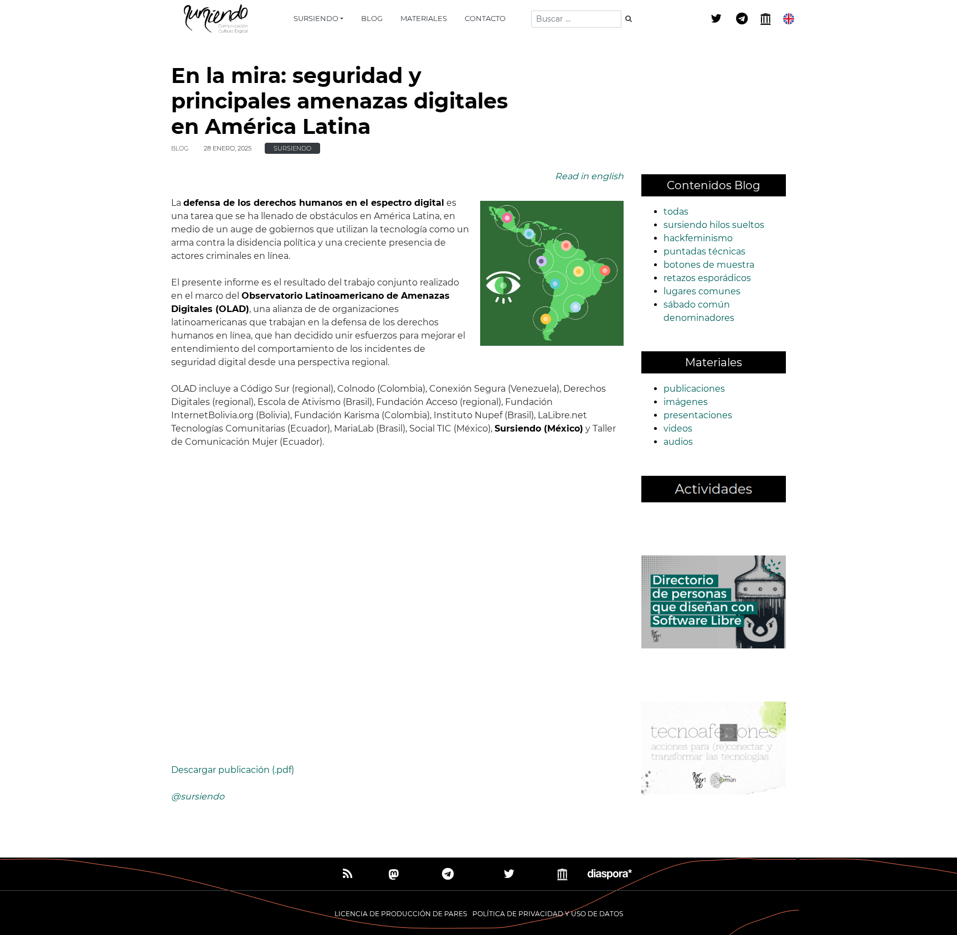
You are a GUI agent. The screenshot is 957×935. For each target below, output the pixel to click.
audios (678, 442)
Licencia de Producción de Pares (401, 914)
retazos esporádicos (707, 278)
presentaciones (697, 415)
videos (677, 428)
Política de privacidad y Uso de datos (547, 914)
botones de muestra (708, 264)
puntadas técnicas (704, 251)
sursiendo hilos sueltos (713, 225)
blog (372, 18)
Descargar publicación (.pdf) (232, 770)
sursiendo (316, 18)
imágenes (685, 402)
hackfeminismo (698, 238)
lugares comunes (701, 291)
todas (675, 211)
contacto (485, 18)
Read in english (589, 176)
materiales (423, 18)
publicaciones (694, 388)
